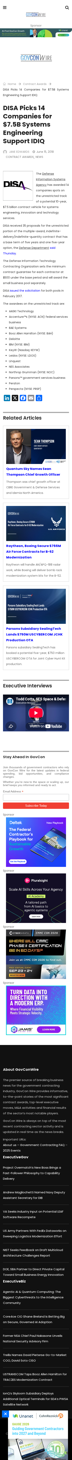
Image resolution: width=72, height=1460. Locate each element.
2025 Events (12, 1150)
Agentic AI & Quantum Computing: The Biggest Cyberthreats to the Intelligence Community (33, 1297)
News (39, 157)
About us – (11, 1145)
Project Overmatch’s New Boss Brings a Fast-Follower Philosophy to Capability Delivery (32, 1173)
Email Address (13, 791)
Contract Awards (35, 84)
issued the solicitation (25, 291)
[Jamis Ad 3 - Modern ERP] (36, 1010)
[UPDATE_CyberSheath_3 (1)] (36, 954)
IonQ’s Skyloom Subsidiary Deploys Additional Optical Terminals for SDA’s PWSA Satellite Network (35, 1399)
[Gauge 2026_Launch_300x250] (37, 1435)
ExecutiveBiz (14, 1281)
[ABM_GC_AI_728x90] (36, 32)
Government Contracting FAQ (42, 1145)
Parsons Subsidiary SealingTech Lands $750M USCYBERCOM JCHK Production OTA (34, 634)
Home (11, 84)
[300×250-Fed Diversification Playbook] (36, 842)
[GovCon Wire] (35, 15)
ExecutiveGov (15, 1157)
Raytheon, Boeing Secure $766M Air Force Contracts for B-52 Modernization (33, 552)
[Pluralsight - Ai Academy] (36, 898)
